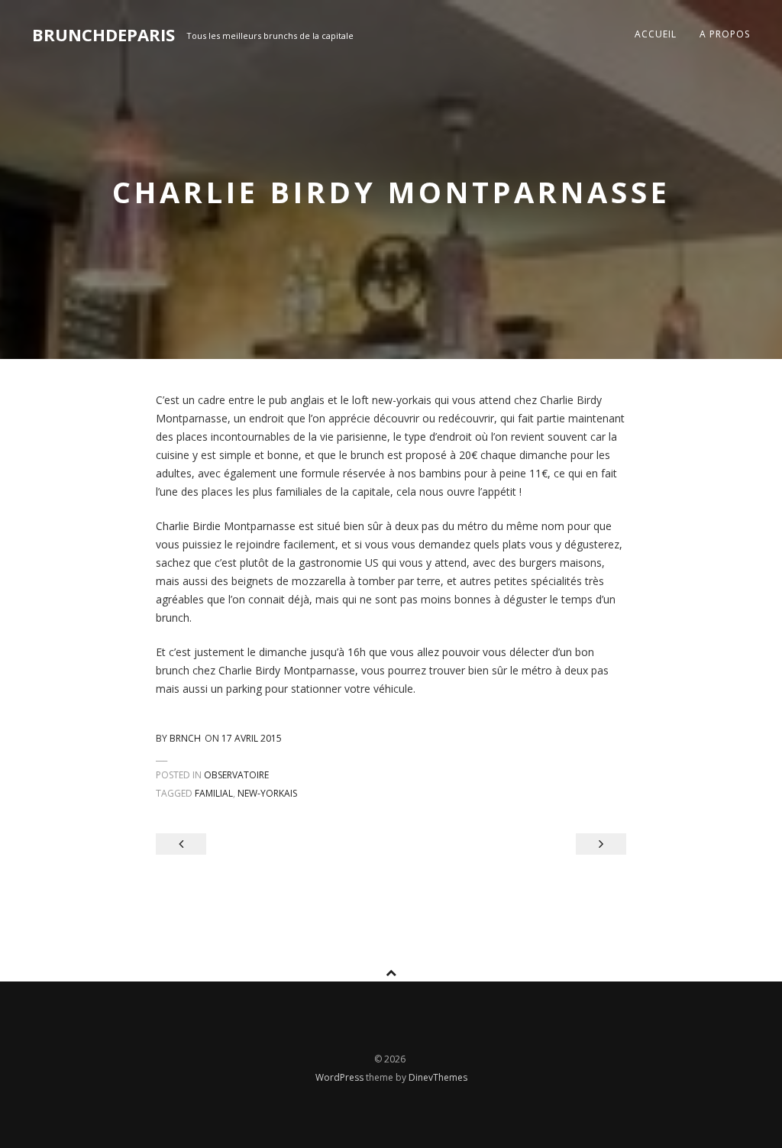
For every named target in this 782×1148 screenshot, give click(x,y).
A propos (725, 33)
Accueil (656, 33)
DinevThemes (438, 1077)
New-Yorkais (267, 793)
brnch (185, 738)
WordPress (340, 1077)
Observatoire (236, 774)
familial (214, 793)
